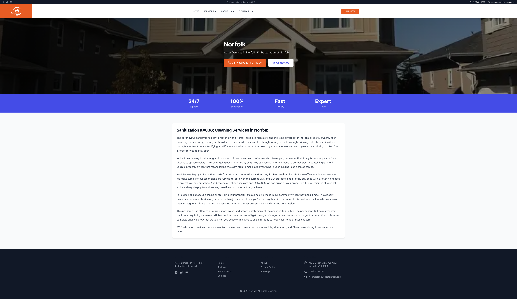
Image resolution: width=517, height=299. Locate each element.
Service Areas (225, 271)
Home (221, 262)
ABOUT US (226, 11)
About (264, 262)
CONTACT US (246, 11)
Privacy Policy (268, 267)
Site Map (265, 271)
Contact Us (282, 62)
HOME (196, 11)
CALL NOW (349, 11)
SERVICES (209, 11)
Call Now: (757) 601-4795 (247, 62)
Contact (222, 275)
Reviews (222, 267)
